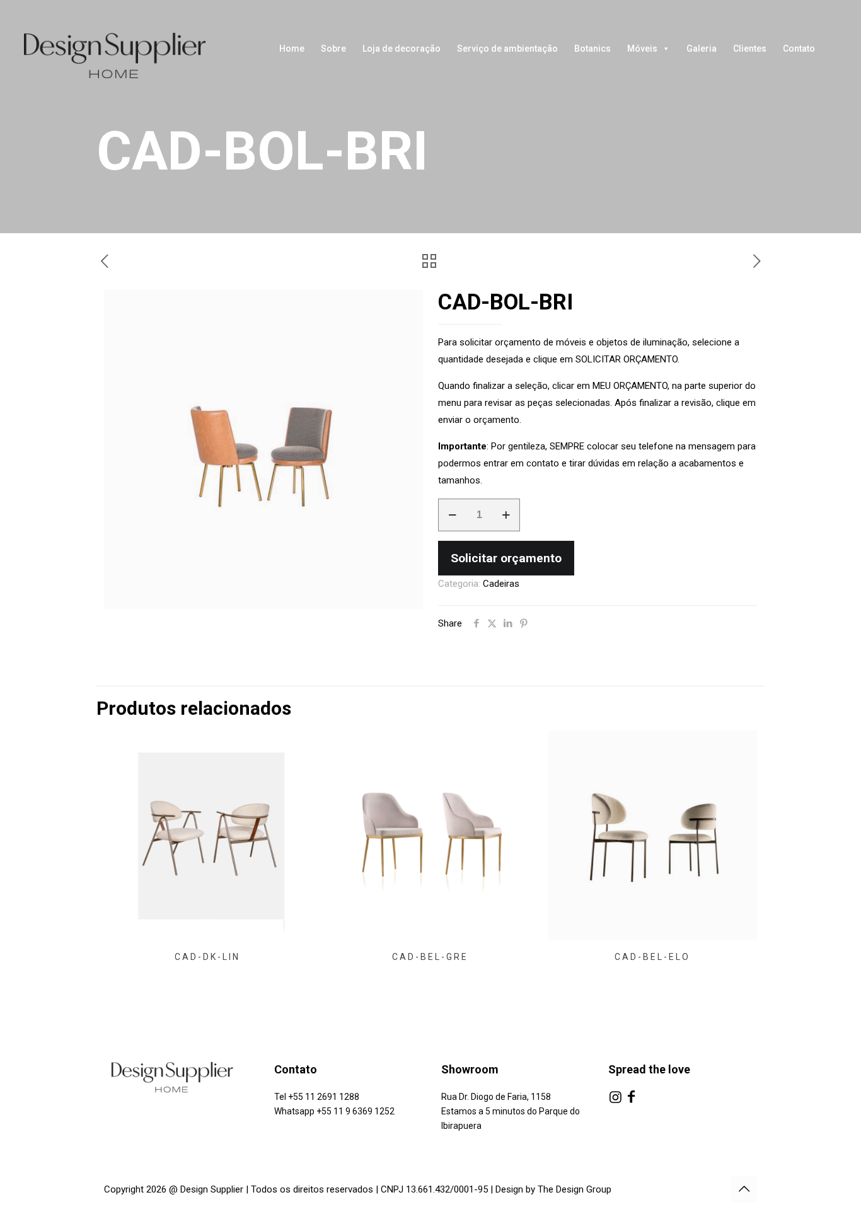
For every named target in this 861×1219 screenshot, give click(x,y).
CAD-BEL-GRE (430, 957)
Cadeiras (501, 583)
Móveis (642, 48)
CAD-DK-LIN (207, 957)
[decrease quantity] (452, 515)
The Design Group (574, 1189)
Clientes (749, 48)
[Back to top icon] (744, 1189)
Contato (799, 48)
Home (291, 48)
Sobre (333, 48)
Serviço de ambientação (507, 48)
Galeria (701, 48)
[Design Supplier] (126, 55)
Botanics (592, 48)
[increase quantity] (506, 515)
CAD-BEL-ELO (652, 957)
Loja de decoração (401, 48)
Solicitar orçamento (506, 558)
